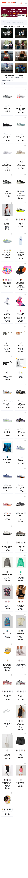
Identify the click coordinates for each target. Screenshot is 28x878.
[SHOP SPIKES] (14, 12)
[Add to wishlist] (11, 89)
